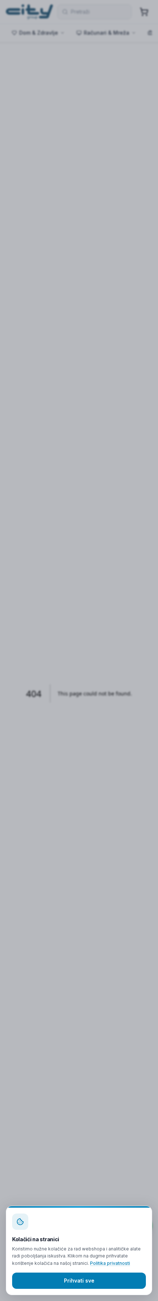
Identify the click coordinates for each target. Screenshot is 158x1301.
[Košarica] (144, 11)
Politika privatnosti (110, 1263)
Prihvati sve (79, 1280)
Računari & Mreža (106, 33)
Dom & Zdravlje (38, 33)
